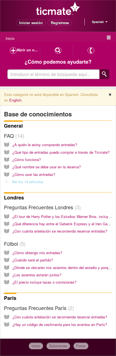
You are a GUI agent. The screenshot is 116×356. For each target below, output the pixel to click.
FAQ (13, 135)
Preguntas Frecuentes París (38, 307)
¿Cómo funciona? (26, 159)
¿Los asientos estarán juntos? (36, 274)
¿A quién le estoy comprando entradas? (44, 144)
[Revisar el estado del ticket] (58, 50)
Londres (14, 197)
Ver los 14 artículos (27, 181)
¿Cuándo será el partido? (32, 260)
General (13, 125)
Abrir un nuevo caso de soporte (28, 49)
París (10, 298)
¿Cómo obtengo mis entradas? (37, 252)
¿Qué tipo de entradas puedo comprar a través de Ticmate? (61, 152)
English (15, 100)
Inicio (10, 38)
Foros (81, 345)
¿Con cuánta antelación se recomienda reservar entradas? (59, 231)
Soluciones (58, 345)
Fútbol (14, 243)
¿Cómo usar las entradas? (33, 174)
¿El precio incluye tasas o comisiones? (44, 282)
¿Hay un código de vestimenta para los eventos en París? (59, 324)
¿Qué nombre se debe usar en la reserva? (46, 166)
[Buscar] (104, 74)
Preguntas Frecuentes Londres (41, 207)
